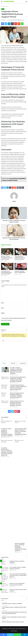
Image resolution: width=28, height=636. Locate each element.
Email (2, 307)
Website (3, 313)
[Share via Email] (20, 188)
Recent (4, 363)
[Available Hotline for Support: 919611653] (5, 563)
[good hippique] (8, 1)
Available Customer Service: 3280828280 (20, 272)
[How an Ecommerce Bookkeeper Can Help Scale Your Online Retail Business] (5, 577)
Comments (22, 363)
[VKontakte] (18, 188)
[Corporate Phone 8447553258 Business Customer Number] (7, 266)
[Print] (23, 188)
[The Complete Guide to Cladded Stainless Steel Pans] (5, 569)
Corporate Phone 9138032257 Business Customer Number (20, 258)
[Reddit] (15, 188)
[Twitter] (5, 188)
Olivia (4, 20)
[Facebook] (2, 188)
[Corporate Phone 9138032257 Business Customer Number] (21, 251)
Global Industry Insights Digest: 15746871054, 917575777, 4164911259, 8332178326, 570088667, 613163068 (21, 431)
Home (3, 6)
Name (2, 302)
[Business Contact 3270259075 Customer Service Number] (7, 251)
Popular (13, 363)
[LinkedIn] (7, 188)
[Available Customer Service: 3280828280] (21, 266)
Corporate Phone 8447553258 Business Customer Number (6, 272)
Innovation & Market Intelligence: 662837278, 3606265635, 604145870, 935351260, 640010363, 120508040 (16, 370)
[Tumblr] (10, 188)
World (7, 6)
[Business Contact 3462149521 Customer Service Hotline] (5, 585)
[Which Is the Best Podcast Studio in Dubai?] (5, 591)
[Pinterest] (13, 188)
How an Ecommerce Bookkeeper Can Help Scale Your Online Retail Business (18, 575)
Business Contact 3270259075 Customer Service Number (6, 258)
